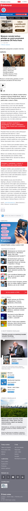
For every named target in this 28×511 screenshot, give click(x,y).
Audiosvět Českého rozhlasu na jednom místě (12, 245)
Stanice (3, 452)
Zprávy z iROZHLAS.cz (8, 398)
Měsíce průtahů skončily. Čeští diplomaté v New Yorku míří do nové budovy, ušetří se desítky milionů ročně (12, 421)
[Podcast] (1, 91)
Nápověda (17, 449)
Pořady (18, 18)
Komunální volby (6, 449)
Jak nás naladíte (19, 447)
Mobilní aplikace (5, 468)
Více (24, 18)
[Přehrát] (3, 85)
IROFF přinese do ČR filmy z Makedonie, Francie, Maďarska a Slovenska (16, 301)
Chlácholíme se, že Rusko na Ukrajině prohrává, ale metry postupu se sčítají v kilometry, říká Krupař (13, 428)
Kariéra (17, 454)
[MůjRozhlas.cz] (3, 52)
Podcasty (4, 466)
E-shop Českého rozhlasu (10, 331)
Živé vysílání (5, 238)
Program (11, 18)
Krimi (3, 228)
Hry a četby (5, 225)
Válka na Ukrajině (6, 447)
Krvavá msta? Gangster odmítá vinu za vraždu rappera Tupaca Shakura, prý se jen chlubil (17, 283)
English (3, 498)
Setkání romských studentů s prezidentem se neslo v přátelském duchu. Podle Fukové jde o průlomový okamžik (13, 125)
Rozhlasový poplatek (20, 458)
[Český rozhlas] (5, 2)
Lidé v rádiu (18, 452)
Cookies (3, 496)
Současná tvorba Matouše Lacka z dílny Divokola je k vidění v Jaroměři (16, 316)
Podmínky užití (18, 496)
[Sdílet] (4, 91)
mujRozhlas (4, 220)
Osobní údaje (10, 496)
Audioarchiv (4, 464)
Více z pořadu (6, 297)
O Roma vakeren (5, 44)
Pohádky (4, 231)
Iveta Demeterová (10, 202)
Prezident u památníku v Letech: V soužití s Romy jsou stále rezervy (12, 164)
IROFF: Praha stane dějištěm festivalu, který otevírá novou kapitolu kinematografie (17, 323)
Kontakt (17, 456)
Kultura (3, 18)
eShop (3, 454)
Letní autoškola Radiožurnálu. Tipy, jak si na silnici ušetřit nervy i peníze (17, 276)
